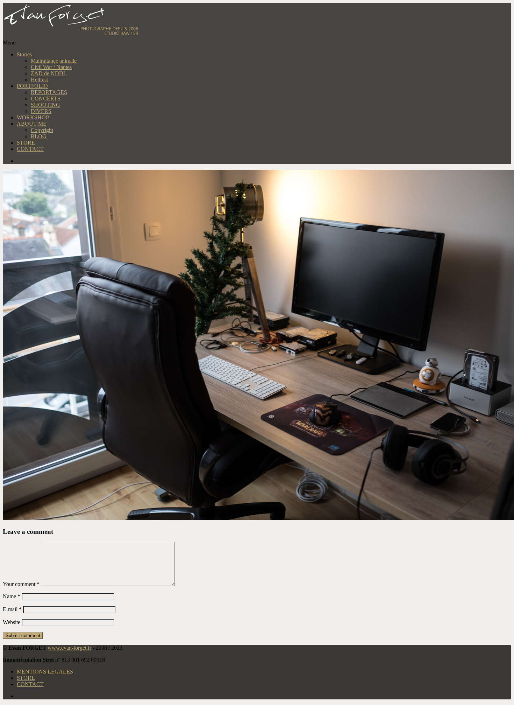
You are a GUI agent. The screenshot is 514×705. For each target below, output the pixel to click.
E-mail (12, 609)
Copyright (42, 130)
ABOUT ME (32, 124)
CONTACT (30, 149)
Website (11, 622)
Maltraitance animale (54, 61)
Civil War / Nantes (51, 67)
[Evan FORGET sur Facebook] (264, 161)
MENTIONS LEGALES (45, 672)
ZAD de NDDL (49, 73)
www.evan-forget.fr (69, 648)
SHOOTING (45, 105)
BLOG (39, 136)
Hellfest (39, 80)
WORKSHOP (33, 117)
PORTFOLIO (32, 86)
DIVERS (41, 111)
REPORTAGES (49, 92)
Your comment (21, 584)
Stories (24, 54)
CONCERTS (45, 99)
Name (11, 596)
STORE (26, 143)
